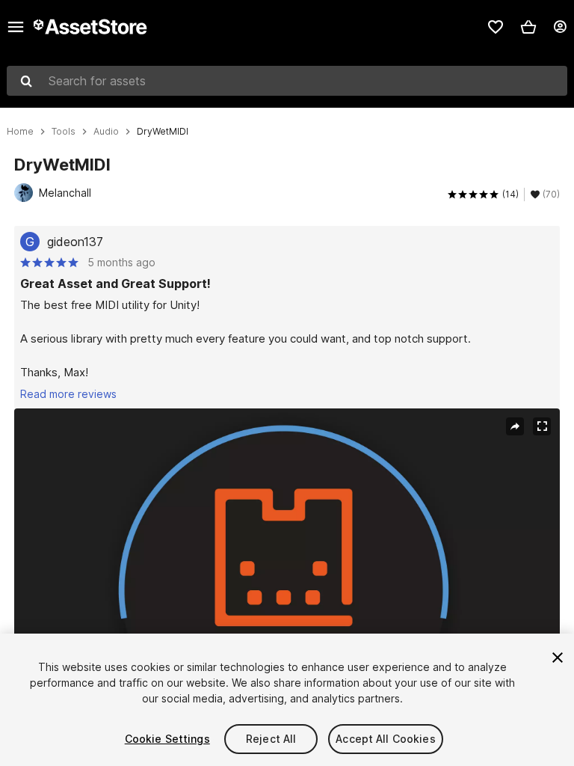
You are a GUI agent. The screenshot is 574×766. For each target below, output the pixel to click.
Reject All (271, 738)
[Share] (515, 426)
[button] (528, 27)
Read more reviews (68, 393)
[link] (495, 27)
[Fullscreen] (542, 426)
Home (20, 131)
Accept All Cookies (386, 738)
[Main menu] (16, 27)
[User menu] (559, 26)
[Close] (558, 657)
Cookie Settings (167, 738)
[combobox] (287, 81)
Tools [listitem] (63, 131)
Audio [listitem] (106, 131)
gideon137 (75, 241)
